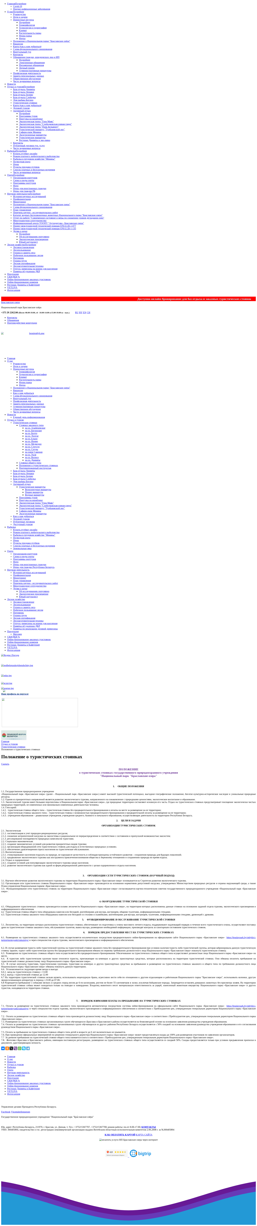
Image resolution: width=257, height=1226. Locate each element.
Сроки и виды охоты (23, 180)
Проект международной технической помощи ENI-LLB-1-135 (44, 228)
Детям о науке (20, 231)
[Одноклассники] (7, 1048)
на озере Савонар (34, 452)
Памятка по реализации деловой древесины (35, 629)
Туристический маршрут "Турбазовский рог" (42, 129)
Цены (16, 164)
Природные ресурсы (23, 19)
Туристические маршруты (32, 137)
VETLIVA (12, 287)
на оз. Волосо (32, 457)
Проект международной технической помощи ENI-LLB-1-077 (44, 226)
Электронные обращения (32, 62)
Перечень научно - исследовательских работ (35, 212)
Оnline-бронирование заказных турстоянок (29, 279)
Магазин (17, 634)
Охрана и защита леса (24, 252)
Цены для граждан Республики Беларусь (33, 567)
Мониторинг (19, 202)
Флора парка (25, 36)
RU (77, 312)
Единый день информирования (29, 417)
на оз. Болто (31, 433)
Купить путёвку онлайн (25, 153)
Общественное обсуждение (27, 78)
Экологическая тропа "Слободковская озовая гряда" (45, 124)
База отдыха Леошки (23, 92)
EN (84, 312)
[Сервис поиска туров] (140, 1156)
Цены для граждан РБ (24, 191)
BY (80, 312)
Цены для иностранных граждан (29, 188)
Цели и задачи (20, 17)
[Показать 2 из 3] (37, 344)
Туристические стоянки (25, 102)
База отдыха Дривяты (24, 89)
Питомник (18, 258)
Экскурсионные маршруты (33, 135)
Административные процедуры (35, 70)
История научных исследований (29, 196)
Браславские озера (10, 302)
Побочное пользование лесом (28, 255)
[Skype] (24, 1048)
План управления (22, 210)
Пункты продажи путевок (26, 167)
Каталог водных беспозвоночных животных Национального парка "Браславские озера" (58, 215)
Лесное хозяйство (16, 244)
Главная (11, 3)
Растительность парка (30, 33)
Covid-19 (17, 6)
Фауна (22, 38)
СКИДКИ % (13, 277)
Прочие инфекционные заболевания (31, 9)
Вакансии (18, 44)
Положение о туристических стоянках (38, 465)
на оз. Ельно (31, 438)
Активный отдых (22, 110)
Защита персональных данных (28, 76)
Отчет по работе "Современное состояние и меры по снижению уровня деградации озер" (58, 218)
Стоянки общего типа (30, 462)
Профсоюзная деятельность (27, 73)
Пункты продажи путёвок (26, 543)
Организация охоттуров (25, 177)
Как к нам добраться (23, 393)
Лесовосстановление (23, 247)
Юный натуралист (28, 242)
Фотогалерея (13, 290)
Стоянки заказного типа (31, 425)
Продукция (13, 274)
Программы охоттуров (24, 183)
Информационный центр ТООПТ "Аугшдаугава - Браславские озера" (48, 223)
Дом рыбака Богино (23, 100)
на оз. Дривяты (32, 460)
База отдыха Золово (23, 94)
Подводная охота (21, 161)
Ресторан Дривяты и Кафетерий (23, 285)
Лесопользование (22, 250)
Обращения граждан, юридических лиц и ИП (36, 57)
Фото (15, 185)
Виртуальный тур (22, 52)
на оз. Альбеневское (35, 428)
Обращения (13, 320)
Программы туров (28, 116)
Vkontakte (16, 1112)
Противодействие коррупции (22, 323)
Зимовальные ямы (22, 548)
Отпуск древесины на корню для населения (35, 268)
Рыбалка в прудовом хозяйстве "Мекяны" (34, 159)
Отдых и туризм (15, 86)
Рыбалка (11, 151)
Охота (10, 175)
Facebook (5, 1112)
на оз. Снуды (31, 449)
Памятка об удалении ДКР (26, 271)
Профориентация (22, 199)
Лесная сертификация (24, 263)
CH (88, 312)
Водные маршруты (34, 495)
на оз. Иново (31, 441)
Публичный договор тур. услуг (29, 145)
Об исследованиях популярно (34, 236)
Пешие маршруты (34, 492)
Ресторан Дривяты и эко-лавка (34, 140)
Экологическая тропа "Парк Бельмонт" (39, 127)
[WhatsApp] (19, 1048)
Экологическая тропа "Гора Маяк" (36, 121)
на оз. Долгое (32, 436)
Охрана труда (20, 260)
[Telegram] (28, 1048)
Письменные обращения (31, 65)
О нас (10, 11)
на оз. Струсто (32, 446)
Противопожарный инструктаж (35, 468)
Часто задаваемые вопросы (26, 81)
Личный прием (27, 68)
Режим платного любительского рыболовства (36, 156)
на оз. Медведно (33, 444)
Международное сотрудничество (29, 220)
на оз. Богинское (33, 430)
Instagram (25, 1112)
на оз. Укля (30, 454)
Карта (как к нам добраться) (27, 46)
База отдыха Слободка (24, 97)
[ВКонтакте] (3, 1048)
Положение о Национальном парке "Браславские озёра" (41, 41)
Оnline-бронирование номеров (22, 282)
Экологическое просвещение (33, 239)
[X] (11, 1048)
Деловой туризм (21, 108)
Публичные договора (24, 521)
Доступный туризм (23, 524)
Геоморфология (27, 25)
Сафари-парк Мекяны (30, 132)
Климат (23, 30)
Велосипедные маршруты (38, 489)
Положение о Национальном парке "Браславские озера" (41, 204)
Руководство (19, 14)
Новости (11, 84)
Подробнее (20, 3)
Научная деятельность (18, 194)
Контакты (18, 54)
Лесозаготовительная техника (28, 266)
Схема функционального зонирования (32, 49)
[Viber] (15, 1048)
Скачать (5, 764)
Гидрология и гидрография (33, 27)
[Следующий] (42, 348)
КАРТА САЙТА (144, 1134)
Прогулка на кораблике (31, 119)
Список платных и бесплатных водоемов (34, 169)
